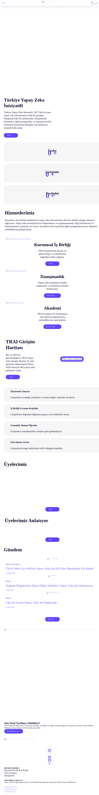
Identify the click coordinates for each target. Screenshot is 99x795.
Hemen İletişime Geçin (13, 731)
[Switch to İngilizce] (94, 3)
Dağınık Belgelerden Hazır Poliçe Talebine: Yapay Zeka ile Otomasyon (49, 585)
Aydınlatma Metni (10, 787)
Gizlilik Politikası (10, 789)
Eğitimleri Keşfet (50, 326)
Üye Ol (51, 263)
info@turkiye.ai (9, 791)
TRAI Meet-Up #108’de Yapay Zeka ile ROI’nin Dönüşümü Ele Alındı (49, 568)
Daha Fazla (51, 619)
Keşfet (9, 135)
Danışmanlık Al (50, 295)
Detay (11, 377)
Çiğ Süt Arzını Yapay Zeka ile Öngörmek (31, 602)
